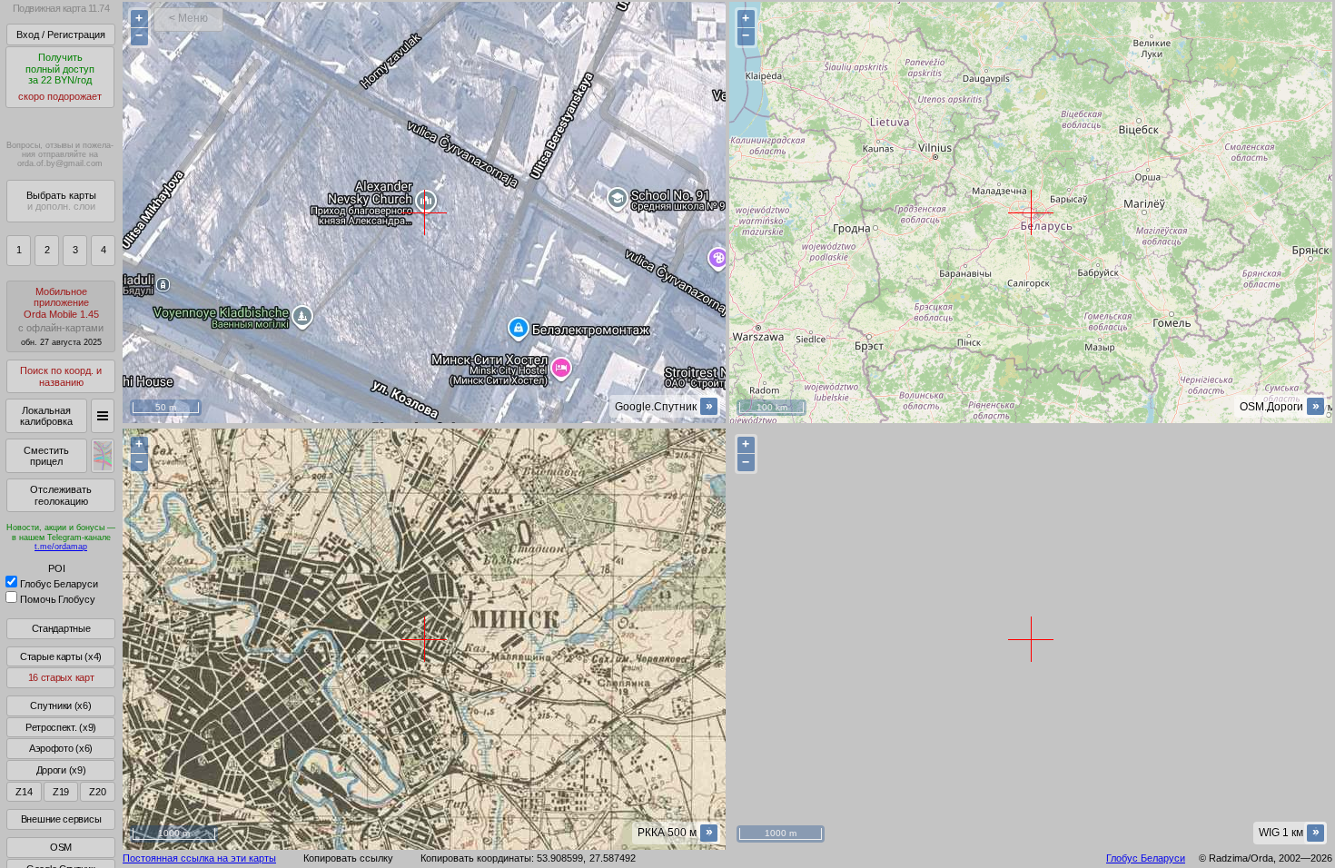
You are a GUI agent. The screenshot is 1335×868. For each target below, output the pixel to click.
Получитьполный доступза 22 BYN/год (60, 77)
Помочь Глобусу (57, 599)
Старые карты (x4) (61, 656)
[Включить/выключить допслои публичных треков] (102, 456)
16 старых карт (61, 677)
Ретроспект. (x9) (60, 727)
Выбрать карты (61, 201)
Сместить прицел (46, 456)
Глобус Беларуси (59, 583)
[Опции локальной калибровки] (102, 416)
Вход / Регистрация (60, 34)
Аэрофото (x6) (61, 748)
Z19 (61, 791)
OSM (61, 847)
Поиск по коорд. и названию (61, 376)
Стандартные (61, 628)
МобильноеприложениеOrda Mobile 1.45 (61, 316)
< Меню (188, 18)
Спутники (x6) (60, 705)
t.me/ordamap (61, 546)
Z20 (97, 791)
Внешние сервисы (61, 819)
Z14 (23, 791)
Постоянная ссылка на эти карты (199, 858)
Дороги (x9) (61, 769)
